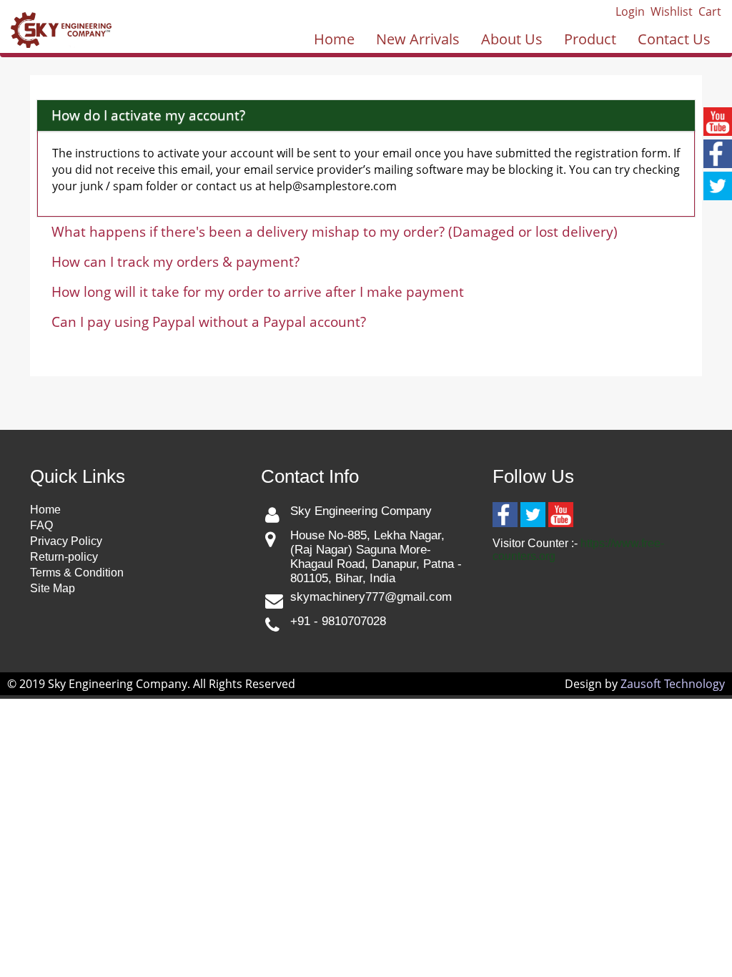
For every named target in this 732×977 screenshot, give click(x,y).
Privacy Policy (66, 541)
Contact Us (674, 39)
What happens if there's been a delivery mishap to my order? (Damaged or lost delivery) (334, 231)
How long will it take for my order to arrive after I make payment (257, 292)
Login (630, 11)
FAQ (41, 525)
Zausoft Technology (672, 684)
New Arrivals (418, 39)
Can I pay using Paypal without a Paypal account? (208, 322)
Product (590, 39)
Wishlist (672, 11)
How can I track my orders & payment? (175, 261)
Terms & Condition (77, 572)
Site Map (52, 588)
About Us (512, 39)
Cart (709, 11)
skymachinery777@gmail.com (371, 597)
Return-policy (64, 557)
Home (334, 39)
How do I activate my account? (148, 115)
